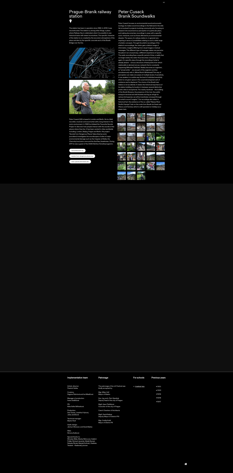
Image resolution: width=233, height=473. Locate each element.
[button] (163, 2)
